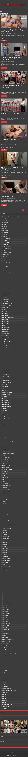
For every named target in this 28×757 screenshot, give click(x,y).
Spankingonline (5, 617)
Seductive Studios (5, 536)
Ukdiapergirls (4, 684)
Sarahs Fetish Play (5, 530)
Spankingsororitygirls (6, 623)
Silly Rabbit (4, 546)
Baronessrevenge (5, 254)
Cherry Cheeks (4, 280)
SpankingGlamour (5, 613)
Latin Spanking (4, 396)
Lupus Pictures (4, 416)
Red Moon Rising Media (6, 509)
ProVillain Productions (6, 491)
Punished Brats (5, 493)
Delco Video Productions (6, 305)
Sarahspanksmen (5, 532)
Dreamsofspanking (5, 321)
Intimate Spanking (5, 372)
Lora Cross (4, 408)
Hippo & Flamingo (5, 364)
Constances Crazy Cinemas (7, 291)
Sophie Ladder (4, 554)
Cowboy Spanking (5, 293)
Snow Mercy (4, 552)
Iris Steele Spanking (5, 374)
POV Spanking (4, 487)
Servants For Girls (5, 538)
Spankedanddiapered (6, 576)
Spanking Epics (5, 593)
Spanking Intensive (5, 601)
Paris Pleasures (5, 483)
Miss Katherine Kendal (6, 428)
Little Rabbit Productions (6, 406)
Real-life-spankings (5, 501)
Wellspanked (4, 698)
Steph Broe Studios (5, 633)
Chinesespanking (5, 287)
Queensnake (4, 497)
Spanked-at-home (5, 572)
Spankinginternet (5, 615)
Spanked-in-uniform (6, 574)
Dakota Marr (4, 297)
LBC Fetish (4, 398)
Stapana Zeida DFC (5, 629)
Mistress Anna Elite (5, 447)
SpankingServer (5, 621)
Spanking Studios (5, 605)
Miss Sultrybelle (5, 439)
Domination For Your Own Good (8, 317)
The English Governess (6, 665)
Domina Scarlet (5, 315)
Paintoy (3, 481)
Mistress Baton (5, 449)
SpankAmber (4, 564)
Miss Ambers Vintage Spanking (7, 426)
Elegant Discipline (5, 323)
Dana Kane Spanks (5, 301)
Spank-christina (5, 562)
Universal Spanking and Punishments (9, 690)
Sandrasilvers (4, 526)
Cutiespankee (4, 295)
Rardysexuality (4, 499)
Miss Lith (3, 430)
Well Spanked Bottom (6, 696)
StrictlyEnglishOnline (6, 643)
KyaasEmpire (4, 388)
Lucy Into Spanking (5, 414)
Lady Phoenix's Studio (6, 394)
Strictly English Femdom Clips (7, 639)
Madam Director (5, 422)
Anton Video (4, 240)
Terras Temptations (5, 661)
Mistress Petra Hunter (6, 451)
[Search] (23, 210)
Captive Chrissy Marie (6, 272)
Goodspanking (5, 351)
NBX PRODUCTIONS (6, 465)
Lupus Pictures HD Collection (7, 418)
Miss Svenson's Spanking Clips (7, 441)
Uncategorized (5, 686)
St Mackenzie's (4, 627)
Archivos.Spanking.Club (6, 242)
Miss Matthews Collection (6, 432)
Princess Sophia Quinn (6, 489)
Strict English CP (5, 637)
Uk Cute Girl (4, 682)
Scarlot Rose (4, 534)
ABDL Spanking (5, 222)
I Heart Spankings (5, 368)
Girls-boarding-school (6, 345)
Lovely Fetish (4, 410)
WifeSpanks (4, 702)
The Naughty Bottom (6, 670)
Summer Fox (4, 649)
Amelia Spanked (5, 234)
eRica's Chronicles (5, 333)
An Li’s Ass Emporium (6, 238)
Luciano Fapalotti (5, 412)
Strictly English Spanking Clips (7, 641)
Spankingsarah (10, 33)
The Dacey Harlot (5, 663)
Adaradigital (4, 226)
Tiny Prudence (4, 676)
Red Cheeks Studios (5, 507)
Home (1, 11)
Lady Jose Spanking (5, 390)
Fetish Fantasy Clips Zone (6, 341)
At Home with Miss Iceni (6, 252)
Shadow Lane (4, 542)
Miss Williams (4, 443)
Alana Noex (4, 228)
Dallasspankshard (5, 299)
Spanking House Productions (7, 599)
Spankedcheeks (5, 580)
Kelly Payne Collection (6, 380)
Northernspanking (5, 467)
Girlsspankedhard (5, 349)
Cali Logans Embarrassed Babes (8, 268)
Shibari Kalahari (5, 544)
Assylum (3, 250)
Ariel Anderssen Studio (6, 244)
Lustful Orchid (4, 420)
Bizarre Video (4, 258)
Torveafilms (4, 680)
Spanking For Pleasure (6, 597)
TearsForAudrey (5, 657)
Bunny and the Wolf (5, 266)
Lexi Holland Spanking (6, 402)
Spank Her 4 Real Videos (6, 558)
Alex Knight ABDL (5, 230)
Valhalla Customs (5, 692)
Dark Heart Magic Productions (7, 303)
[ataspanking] (14, 4)
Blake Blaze (4, 260)
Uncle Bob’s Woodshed (6, 688)
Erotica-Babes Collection (6, 337)
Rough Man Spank (5, 516)
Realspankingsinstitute (6, 505)
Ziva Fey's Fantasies (5, 706)
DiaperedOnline (5, 311)
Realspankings (4, 503)
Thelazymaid (4, 672)
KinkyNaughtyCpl (5, 384)
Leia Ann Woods (5, 400)
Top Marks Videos (5, 678)
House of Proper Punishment (7, 366)
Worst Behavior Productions (7, 704)
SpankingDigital (5, 611)
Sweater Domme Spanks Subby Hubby (9, 653)
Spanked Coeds (5, 568)
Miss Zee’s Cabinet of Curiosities (8, 445)
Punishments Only (5, 495)
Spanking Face (4, 595)
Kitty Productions (5, 386)
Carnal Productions (5, 276)
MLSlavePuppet (5, 455)
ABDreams (4, 224)
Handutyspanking (5, 355)
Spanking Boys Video (6, 588)
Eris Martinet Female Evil (6, 335)
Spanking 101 (4, 586)
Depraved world (5, 307)
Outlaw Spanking (5, 477)
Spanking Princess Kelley (6, 603)
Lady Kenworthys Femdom (7, 392)
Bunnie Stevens (5, 264)
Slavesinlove (4, 550)
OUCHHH (3, 475)
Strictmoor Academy (6, 645)
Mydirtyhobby (4, 463)
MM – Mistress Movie (6, 457)
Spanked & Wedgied (6, 566)
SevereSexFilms (5, 540)
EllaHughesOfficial (5, 327)
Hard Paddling (4, 357)
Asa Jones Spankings (6, 246)
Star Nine (3, 631)
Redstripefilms (4, 511)
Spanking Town (5, 607)
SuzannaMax (4, 651)
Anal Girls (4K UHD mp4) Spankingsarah (13, 113)
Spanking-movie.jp (5, 609)
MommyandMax (5, 461)
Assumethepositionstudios (7, 248)
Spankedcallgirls (5, 578)
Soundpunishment (5, 556)
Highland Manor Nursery (6, 362)
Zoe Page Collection (6, 708)
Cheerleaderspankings (6, 278)
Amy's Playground (5, 236)
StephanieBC (4, 635)
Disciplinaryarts (5, 313)
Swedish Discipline (5, 655)
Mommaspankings (5, 459)
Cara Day (3, 274)
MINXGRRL (4, 424)
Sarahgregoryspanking (6, 528)
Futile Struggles (5, 343)
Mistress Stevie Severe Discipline (8, 453)
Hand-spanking (5, 353)
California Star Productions (7, 270)
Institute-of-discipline (6, 370)
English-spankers (5, 331)
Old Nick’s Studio (5, 471)
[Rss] (13, 754)
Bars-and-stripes (5, 256)
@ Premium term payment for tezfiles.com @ (10, 216)
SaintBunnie (4, 522)
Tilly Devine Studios (5, 674)
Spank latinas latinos (6, 560)
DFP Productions (5, 309)
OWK (3, 479)
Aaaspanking (4, 220)
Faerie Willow (4, 339)
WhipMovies (4, 700)
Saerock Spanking (5, 520)
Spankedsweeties (5, 584)
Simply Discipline (5, 548)
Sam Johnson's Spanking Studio (8, 524)
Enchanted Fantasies (6, 329)
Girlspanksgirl (4, 347)
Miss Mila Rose (4, 434)
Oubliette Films (5, 473)
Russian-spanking (5, 518)
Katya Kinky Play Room (6, 378)
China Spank (4, 285)
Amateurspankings (5, 232)
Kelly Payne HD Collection (6, 382)
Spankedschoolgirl (5, 582)
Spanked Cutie (4, 570)
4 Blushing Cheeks (5, 218)
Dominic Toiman (5, 319)
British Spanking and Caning (7, 262)
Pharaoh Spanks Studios (6, 485)
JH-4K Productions (5, 376)
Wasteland (4, 694)
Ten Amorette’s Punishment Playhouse (9, 659)
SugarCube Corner (5, 647)
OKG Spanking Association (7, 469)
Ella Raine (3, 325)
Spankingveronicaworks (6, 625)
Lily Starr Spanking (5, 404)
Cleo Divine (4, 289)
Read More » (4, 40)
